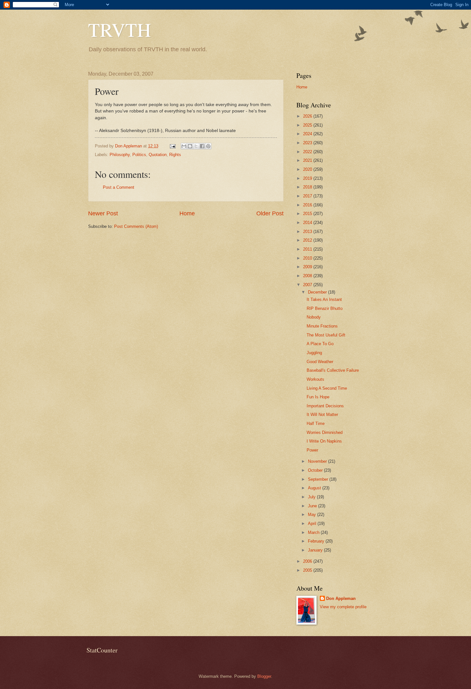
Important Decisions (325, 405)
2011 (308, 249)
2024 (308, 133)
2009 (308, 266)
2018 (308, 187)
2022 (308, 151)
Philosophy (120, 154)
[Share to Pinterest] (208, 146)
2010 (308, 258)
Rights (175, 154)
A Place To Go (320, 343)
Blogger (264, 676)
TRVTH (119, 29)
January (316, 550)
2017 (308, 196)
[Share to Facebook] (202, 146)
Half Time (316, 423)
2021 (308, 160)
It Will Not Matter (322, 414)
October (316, 470)
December (318, 292)
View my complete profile (343, 606)
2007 (308, 284)
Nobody (314, 317)
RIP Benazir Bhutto (325, 308)
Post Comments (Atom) (136, 226)
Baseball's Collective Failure (333, 370)
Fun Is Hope (318, 396)
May (312, 514)
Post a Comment (118, 187)
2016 (308, 205)
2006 (308, 561)
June (313, 505)
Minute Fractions (322, 326)
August (315, 488)
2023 (308, 142)
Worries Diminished (325, 432)
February (317, 541)
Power (312, 450)
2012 (308, 240)
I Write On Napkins (324, 441)
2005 (308, 570)
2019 (308, 178)
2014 (308, 222)
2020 (308, 169)
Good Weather (320, 361)
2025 (308, 125)
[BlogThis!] (190, 146)
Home (187, 213)
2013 (308, 231)
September (318, 479)
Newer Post (103, 213)
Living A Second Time (327, 388)
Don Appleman (341, 598)
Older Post (270, 213)
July (312, 496)
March (314, 532)
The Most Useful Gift (326, 335)
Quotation (158, 154)
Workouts (315, 379)
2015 (308, 213)
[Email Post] (172, 146)
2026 (308, 116)
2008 (308, 275)
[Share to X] (196, 146)
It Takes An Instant (324, 299)
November (318, 461)
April (313, 523)
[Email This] (184, 146)
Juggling (314, 352)
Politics (139, 154)
